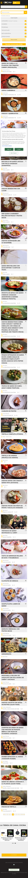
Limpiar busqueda (14, 17)
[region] (14, 142)
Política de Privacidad (20, 872)
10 (21, 814)
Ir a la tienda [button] (14, 854)
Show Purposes (14, 153)
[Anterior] (4, 814)
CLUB (14, 2)
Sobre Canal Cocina (9, 862)
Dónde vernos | (16, 862)
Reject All (9, 149)
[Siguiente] (24, 814)
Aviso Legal (14, 872)
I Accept (19, 149)
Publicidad (21, 862)
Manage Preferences (14, 869)
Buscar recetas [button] (14, 39)
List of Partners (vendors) (7, 145)
